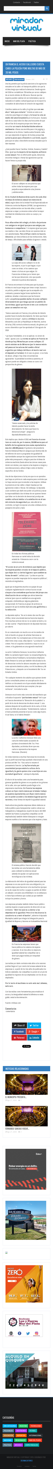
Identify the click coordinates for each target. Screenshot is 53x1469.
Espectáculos (32, 1445)
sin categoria (10, 1426)
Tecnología (36, 57)
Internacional (35, 49)
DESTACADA (21, 1431)
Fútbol (33, 1431)
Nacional (21, 49)
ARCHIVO (9, 79)
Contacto (16, 2)
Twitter (36, 2)
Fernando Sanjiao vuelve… (17, 1128)
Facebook (27, 2)
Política (32, 41)
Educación (9, 57)
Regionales (9, 49)
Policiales (8, 1431)
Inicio (7, 41)
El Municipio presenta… (15, 1097)
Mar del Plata (19, 41)
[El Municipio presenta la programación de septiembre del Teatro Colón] (26, 1084)
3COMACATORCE (27, 1460)
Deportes (21, 57)
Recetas (23, 1426)
